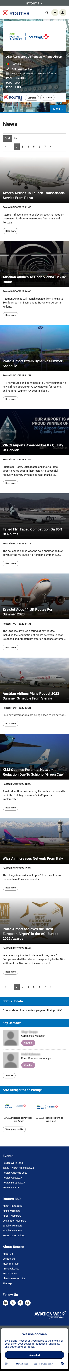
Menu (57, 109)
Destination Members (14, 1220)
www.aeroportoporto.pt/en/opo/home (34, 73)
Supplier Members (12, 1225)
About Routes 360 (12, 1205)
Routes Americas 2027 (15, 1172)
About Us (8, 1253)
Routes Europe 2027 (14, 1182)
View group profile (14, 1129)
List (16, 138)
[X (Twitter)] (13, 1303)
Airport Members (12, 1215)
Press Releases (11, 1268)
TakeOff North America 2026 (18, 1167)
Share (49, 97)
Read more (10, 231)
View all (9, 1075)
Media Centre (10, 1273)
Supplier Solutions (12, 1230)
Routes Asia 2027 (12, 1177)
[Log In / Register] (62, 12)
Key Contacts (12, 1023)
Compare (32, 98)
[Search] (46, 12)
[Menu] (54, 12)
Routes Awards (11, 1187)
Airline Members (11, 1210)
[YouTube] (28, 1303)
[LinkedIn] (5, 1303)
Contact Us (9, 1258)
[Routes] (16, 12)
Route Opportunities (14, 1235)
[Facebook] (20, 1303)
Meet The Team (11, 1263)
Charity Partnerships (14, 1278)
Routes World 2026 (13, 1162)
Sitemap (7, 1283)
